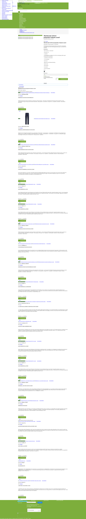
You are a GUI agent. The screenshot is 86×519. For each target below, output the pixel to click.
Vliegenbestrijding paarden (6, 3)
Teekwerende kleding (5, 19)
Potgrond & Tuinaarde (5, 11)
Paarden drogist (4, 2)
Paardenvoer (4, 1)
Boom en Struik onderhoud (6, 8)
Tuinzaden (3, 12)
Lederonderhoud (4, 18)
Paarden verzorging (5, 0)
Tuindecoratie (4, 9)
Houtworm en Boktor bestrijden (7, 14)
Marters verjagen (4, 15)
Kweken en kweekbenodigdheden (7, 10)
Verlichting (3, 13)
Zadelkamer (4, 7)
